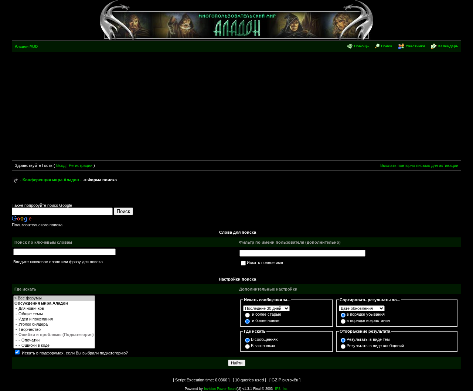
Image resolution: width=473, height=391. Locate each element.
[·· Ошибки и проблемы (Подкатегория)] (54, 334)
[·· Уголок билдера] (54, 324)
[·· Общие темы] (54, 314)
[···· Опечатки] (54, 340)
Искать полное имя (265, 262)
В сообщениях (264, 339)
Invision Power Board (220, 389)
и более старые (266, 314)
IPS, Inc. (282, 389)
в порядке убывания (366, 314)
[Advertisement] (236, 107)
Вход (60, 165)
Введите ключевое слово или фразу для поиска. (58, 262)
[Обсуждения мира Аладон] (54, 303)
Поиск (386, 46)
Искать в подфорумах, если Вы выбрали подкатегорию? (75, 353)
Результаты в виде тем (368, 339)
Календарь (448, 46)
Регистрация (80, 165)
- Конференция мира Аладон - (51, 180)
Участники (415, 46)
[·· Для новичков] (54, 308)
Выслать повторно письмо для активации (419, 165)
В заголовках (263, 345)
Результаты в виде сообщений (375, 345)
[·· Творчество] (54, 329)
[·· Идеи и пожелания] (54, 319)
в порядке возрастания (368, 320)
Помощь (361, 46)
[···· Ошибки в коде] (54, 345)
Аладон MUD (26, 46)
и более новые (265, 320)
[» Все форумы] (54, 298)
